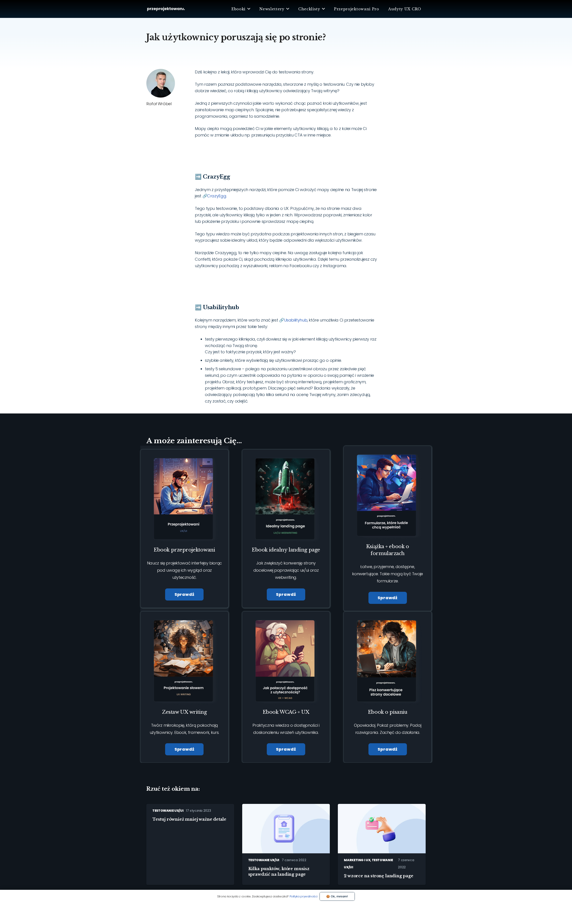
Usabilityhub (295, 320)
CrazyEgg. (217, 196)
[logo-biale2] (166, 9)
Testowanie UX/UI (167, 810)
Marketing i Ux (357, 860)
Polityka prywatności (304, 896)
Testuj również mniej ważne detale (189, 819)
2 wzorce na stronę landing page (378, 875)
